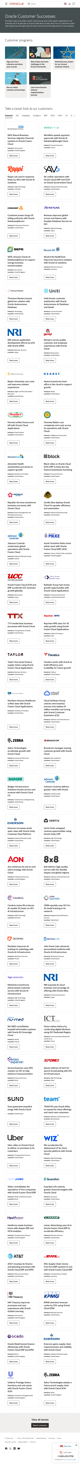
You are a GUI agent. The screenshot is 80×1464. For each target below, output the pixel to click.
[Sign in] (69, 4)
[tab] (9, 115)
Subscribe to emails (10, 1442)
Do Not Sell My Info (28, 1438)
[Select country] (65, 4)
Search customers (40, 1425)
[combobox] (44, 3)
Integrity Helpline (23, 1442)
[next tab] (74, 115)
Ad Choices (52, 1438)
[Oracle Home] (16, 3)
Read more (13, 155)
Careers (59, 1438)
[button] (6, 4)
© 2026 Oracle (9, 1438)
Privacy (19, 1438)
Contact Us (33, 1442)
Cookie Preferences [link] (41, 1438)
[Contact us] (73, 4)
